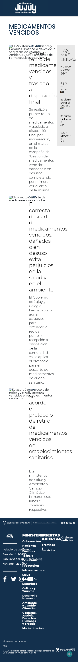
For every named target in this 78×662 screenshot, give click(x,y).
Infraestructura (33, 570)
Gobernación (31, 541)
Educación (29, 579)
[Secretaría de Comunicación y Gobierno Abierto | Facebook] (5, 578)
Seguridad (29, 583)
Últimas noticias (67, 539)
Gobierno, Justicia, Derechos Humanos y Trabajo (29, 618)
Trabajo (27, 555)
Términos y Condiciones (14, 641)
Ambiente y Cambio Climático (29, 605)
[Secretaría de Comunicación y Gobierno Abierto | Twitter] (13, 578)
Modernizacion (33, 628)
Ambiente (34, 46)
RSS (5, 646)
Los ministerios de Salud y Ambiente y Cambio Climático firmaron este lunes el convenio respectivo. (40, 490)
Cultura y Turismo (29, 590)
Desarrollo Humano (29, 597)
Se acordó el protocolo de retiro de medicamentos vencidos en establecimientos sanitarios (50, 430)
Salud (33, 197)
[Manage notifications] (69, 654)
